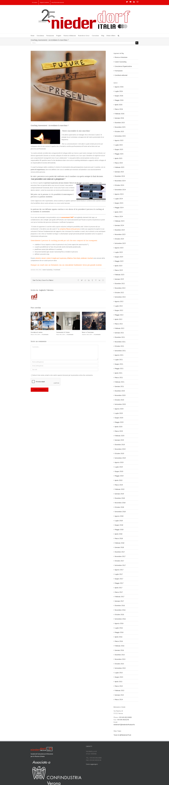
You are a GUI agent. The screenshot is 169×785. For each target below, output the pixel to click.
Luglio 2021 (119, 359)
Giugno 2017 (119, 579)
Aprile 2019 (118, 480)
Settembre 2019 (120, 458)
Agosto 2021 (119, 355)
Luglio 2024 (119, 199)
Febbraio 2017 (119, 596)
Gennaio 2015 (119, 695)
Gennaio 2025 (119, 172)
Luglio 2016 (119, 628)
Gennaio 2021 (119, 386)
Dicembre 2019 (120, 444)
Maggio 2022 (119, 315)
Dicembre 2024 (120, 176)
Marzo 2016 (119, 641)
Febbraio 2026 (119, 114)
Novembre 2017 (120, 556)
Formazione (119, 71)
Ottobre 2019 (119, 453)
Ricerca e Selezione (121, 57)
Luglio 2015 (119, 673)
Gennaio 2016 (119, 650)
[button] (118, 35)
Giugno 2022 (119, 310)
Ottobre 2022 (119, 292)
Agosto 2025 (119, 140)
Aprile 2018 (118, 534)
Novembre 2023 (120, 234)
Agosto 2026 (119, 87)
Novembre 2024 (120, 181)
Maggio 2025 (119, 154)
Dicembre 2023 (120, 230)
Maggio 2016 (119, 632)
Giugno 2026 (119, 96)
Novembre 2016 (120, 610)
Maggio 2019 (119, 476)
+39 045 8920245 (123, 720)
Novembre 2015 (120, 659)
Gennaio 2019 (119, 494)
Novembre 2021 (120, 342)
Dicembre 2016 (120, 605)
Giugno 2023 (119, 257)
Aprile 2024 (118, 212)
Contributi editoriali (121, 75)
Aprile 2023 (118, 266)
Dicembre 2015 (120, 655)
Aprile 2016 (118, 637)
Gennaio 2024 (119, 225)
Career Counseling (47, 269)
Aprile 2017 (118, 588)
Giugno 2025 (119, 149)
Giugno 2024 (119, 203)
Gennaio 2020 (119, 440)
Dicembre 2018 (120, 498)
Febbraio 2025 (119, 167)
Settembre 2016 (120, 619)
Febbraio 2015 (119, 690)
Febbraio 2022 (119, 328)
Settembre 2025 (120, 136)
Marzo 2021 (119, 377)
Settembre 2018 (120, 512)
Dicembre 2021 (120, 337)
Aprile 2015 (118, 681)
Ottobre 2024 (119, 185)
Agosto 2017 (119, 570)
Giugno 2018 (119, 525)
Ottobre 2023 (119, 239)
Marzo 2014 (119, 699)
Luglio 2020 (119, 413)
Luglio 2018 (119, 521)
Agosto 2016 (119, 623)
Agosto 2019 (119, 462)
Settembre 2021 (120, 351)
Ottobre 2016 (119, 614)
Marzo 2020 (119, 431)
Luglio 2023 (119, 252)
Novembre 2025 (120, 127)
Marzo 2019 (119, 485)
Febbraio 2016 (119, 646)
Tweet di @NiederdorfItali (122, 735)
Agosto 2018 (119, 516)
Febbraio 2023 (119, 275)
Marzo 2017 (119, 592)
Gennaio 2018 (119, 547)
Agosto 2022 (119, 301)
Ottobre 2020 (119, 400)
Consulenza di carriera (88, 332)
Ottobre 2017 (119, 561)
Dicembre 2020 (120, 391)
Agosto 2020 (119, 409)
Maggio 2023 (119, 261)
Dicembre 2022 (120, 283)
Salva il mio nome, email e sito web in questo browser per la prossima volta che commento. (63, 377)
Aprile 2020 (118, 427)
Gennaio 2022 (119, 333)
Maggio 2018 (119, 529)
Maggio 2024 (119, 207)
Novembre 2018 (120, 503)
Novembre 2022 (120, 288)
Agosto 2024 (119, 194)
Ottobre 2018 (119, 507)
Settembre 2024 (120, 190)
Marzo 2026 (119, 109)
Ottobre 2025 (119, 131)
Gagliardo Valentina (46, 290)
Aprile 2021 (118, 373)
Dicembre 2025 (120, 122)
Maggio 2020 (119, 422)
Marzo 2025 (119, 163)
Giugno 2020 (119, 418)
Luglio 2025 (119, 145)
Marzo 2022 (119, 324)
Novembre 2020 (120, 395)
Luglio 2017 (119, 574)
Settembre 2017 (120, 565)
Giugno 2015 (119, 677)
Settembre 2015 (120, 668)
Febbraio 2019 (119, 489)
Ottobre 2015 (119, 664)
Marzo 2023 (119, 270)
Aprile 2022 (118, 319)
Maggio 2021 (119, 368)
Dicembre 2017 (120, 552)
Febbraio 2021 (119, 382)
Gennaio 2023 (119, 279)
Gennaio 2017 (119, 601)
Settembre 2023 (120, 243)
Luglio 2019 (119, 467)
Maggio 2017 (119, 583)
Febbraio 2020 (119, 436)
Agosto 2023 (119, 248)
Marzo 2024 (119, 216)
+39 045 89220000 (125, 717)
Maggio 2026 (119, 100)
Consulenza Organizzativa (123, 66)
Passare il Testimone (36, 332)
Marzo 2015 (119, 686)
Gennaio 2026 (119, 118)
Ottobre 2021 (119, 346)
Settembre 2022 (120, 297)
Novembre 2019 (120, 449)
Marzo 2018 (119, 538)
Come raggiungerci (92, 764)
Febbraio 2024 (119, 221)
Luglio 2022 (119, 306)
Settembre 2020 (120, 404)
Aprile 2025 (118, 158)
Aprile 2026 (118, 105)
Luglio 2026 (119, 91)
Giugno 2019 (119, 471)
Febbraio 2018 (119, 543)
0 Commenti (57, 269)
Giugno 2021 (119, 364)
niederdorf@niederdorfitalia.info (124, 725)
